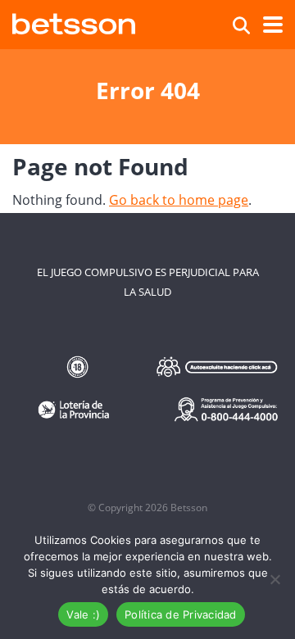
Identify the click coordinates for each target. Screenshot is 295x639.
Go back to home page (178, 200)
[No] (274, 579)
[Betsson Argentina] (73, 21)
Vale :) (83, 614)
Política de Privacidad (181, 614)
